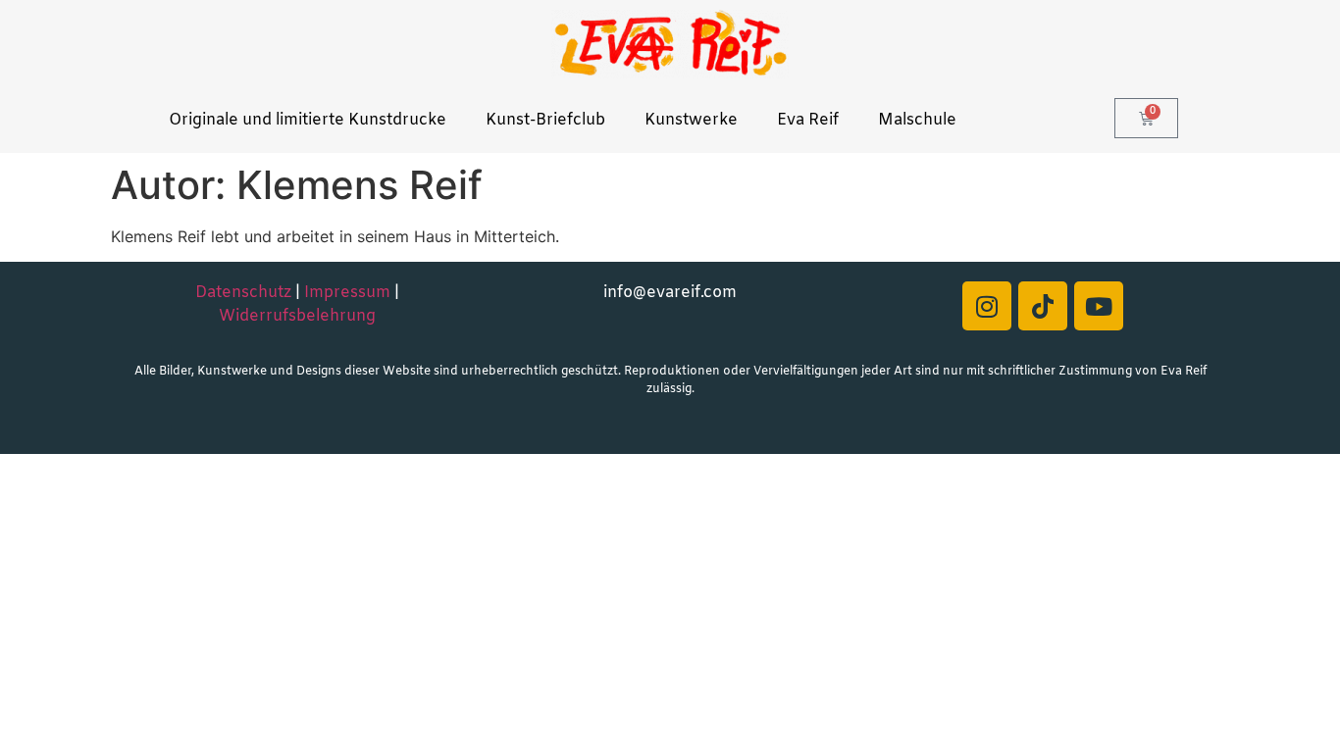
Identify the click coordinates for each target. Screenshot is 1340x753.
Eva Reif (808, 120)
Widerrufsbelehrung (297, 316)
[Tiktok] (1042, 305)
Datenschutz (243, 292)
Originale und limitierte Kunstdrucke (307, 120)
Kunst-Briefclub (545, 120)
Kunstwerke (691, 120)
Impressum (347, 292)
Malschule (917, 120)
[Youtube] (1098, 305)
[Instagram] (986, 305)
